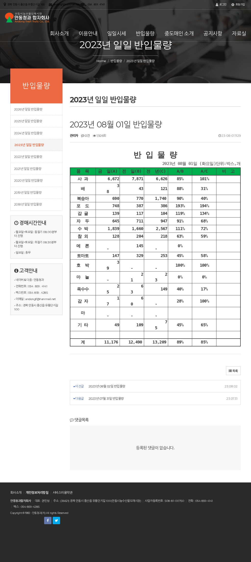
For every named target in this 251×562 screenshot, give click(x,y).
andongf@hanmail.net (66, 4)
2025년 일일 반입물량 (28, 121)
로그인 (222, 4)
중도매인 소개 (179, 33)
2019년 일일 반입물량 (27, 192)
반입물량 (145, 33)
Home (101, 61)
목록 (234, 371)
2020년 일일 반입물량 (28, 180)
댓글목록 (81, 419)
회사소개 (59, 33)
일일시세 (116, 33)
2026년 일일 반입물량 (28, 109)
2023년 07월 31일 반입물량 (106, 398)
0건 (87, 135)
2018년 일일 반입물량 (28, 204)
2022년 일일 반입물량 (28, 157)
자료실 (239, 33)
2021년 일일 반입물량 (27, 169)
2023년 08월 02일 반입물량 (107, 386)
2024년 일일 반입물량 (28, 133)
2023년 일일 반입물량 (29, 145)
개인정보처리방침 (37, 492)
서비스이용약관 (62, 492)
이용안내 (88, 33)
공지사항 (212, 33)
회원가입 (240, 4)
